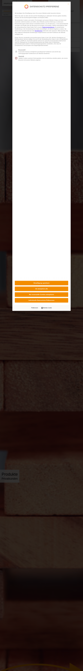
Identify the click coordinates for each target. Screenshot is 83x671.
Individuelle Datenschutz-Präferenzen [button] (41, 300)
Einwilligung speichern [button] (41, 283)
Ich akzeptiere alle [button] (41, 289)
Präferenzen (34, 308)
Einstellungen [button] (38, 31)
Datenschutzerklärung (48, 27)
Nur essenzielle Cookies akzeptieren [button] (41, 294)
